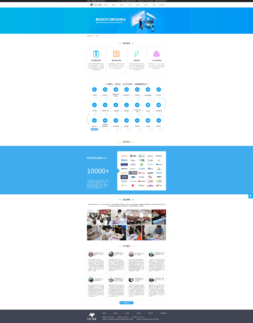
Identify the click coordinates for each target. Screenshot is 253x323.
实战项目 (138, 4)
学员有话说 (150, 313)
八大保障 (130, 4)
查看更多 (126, 302)
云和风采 (146, 4)
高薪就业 (122, 4)
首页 (92, 35)
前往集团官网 (162, 4)
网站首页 (106, 4)
